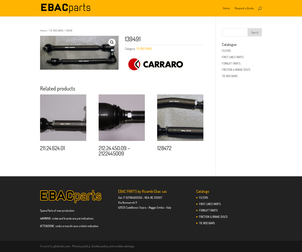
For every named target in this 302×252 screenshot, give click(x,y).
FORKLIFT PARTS (231, 63)
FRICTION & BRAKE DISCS (236, 69)
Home (226, 8)
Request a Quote (244, 8)
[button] (112, 42)
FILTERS (226, 50)
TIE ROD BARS (56, 30)
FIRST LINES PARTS (233, 57)
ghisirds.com (62, 246)
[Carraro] (156, 65)
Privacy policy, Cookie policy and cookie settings (103, 246)
